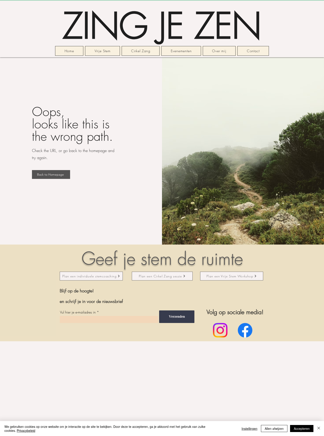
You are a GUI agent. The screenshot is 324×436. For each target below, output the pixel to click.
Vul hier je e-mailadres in (78, 312)
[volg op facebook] (245, 330)
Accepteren (302, 428)
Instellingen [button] (249, 428)
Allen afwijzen (274, 428)
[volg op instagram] (220, 330)
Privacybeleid (26, 430)
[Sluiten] (318, 428)
